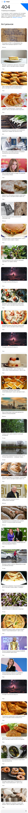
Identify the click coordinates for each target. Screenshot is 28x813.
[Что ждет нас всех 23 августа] (14, 342)
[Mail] (4, 1)
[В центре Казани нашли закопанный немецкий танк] (14, 212)
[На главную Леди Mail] (7, 1)
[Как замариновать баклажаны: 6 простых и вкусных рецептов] (14, 755)
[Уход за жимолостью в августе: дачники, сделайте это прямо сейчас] (14, 255)
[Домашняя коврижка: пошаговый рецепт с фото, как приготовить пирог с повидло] (14, 581)
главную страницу (17, 17)
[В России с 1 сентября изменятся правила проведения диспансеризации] (14, 147)
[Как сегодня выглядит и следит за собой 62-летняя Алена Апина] (14, 169)
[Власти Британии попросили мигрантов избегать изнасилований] (14, 407)
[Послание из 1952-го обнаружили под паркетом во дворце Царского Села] (14, 38)
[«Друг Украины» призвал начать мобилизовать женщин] (14, 494)
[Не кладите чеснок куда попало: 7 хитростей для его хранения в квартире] (14, 603)
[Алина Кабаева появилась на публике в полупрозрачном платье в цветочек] (14, 668)
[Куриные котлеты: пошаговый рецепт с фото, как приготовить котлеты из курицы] (14, 733)
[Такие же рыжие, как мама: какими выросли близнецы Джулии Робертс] (14, 538)
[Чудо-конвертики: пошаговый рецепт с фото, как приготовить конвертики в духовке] (14, 82)
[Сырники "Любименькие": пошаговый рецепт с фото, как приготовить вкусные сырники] (14, 103)
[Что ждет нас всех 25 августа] (14, 690)
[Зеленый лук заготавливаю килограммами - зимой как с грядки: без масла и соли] (14, 125)
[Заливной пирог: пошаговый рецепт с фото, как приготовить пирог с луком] (14, 234)
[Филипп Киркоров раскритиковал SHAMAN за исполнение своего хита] (14, 646)
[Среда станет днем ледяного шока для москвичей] (14, 429)
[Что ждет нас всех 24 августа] (14, 277)
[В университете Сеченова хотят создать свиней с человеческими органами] (14, 516)
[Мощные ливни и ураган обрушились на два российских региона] (14, 559)
